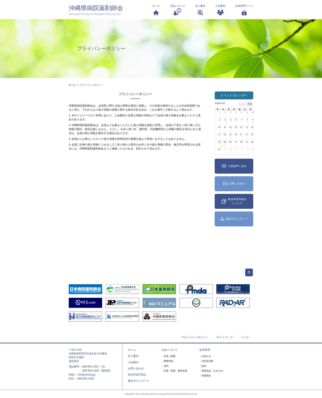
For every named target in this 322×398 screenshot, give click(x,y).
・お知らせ (205, 356)
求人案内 (133, 356)
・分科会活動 (206, 361)
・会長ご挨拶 (168, 356)
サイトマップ (225, 337)
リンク (245, 337)
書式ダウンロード (138, 380)
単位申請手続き (137, 374)
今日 (250, 104)
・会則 (164, 365)
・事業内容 (167, 361)
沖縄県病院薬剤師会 (96, 10)
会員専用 (204, 349)
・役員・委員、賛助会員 (174, 370)
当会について (169, 349)
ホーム (132, 349)
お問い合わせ (136, 368)
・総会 (202, 365)
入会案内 (133, 362)
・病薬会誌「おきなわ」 (212, 370)
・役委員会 (205, 375)
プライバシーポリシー (194, 337)
